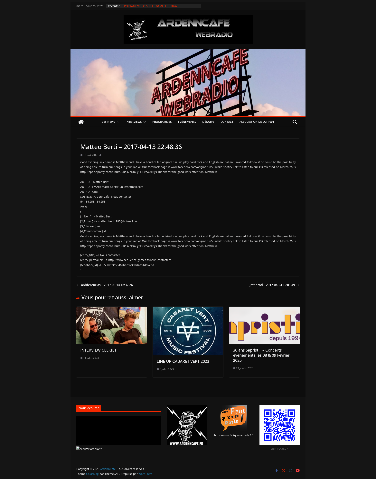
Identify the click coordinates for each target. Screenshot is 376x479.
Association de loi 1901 (257, 122)
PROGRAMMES (162, 122)
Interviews (134, 122)
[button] (117, 122)
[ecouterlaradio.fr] (89, 449)
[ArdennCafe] (188, 51)
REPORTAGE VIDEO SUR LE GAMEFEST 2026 (149, 6)
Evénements (187, 122)
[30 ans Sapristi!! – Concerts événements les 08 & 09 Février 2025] (264, 309)
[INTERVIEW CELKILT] (111, 309)
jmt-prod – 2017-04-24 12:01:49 (272, 285)
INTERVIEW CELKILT (98, 350)
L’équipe (208, 122)
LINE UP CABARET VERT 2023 (183, 361)
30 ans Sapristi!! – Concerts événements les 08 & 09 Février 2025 (261, 355)
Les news (108, 122)
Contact (227, 122)
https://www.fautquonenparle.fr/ (233, 435)
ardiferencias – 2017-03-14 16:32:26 (107, 285)
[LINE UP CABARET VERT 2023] (188, 309)
